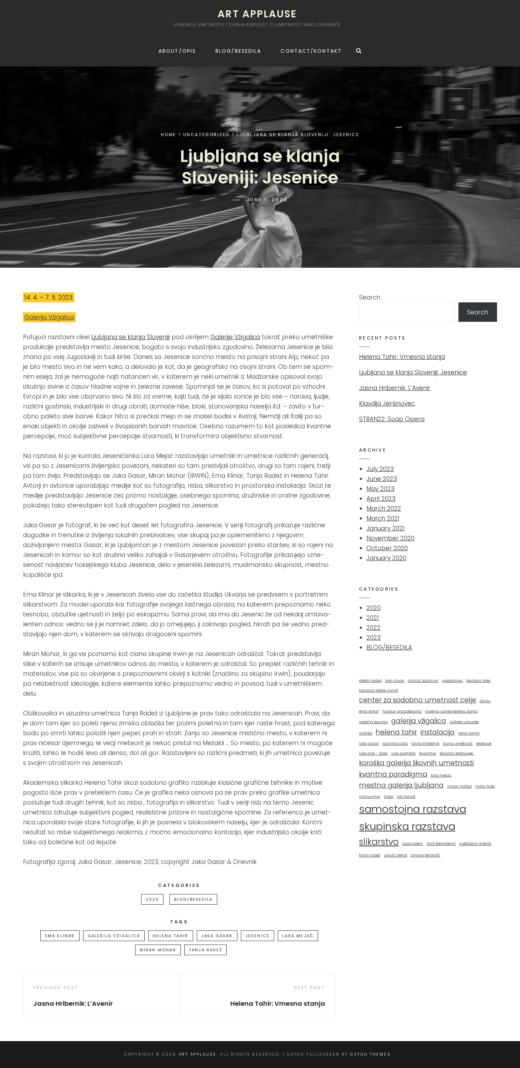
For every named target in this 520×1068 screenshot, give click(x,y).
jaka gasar (217, 936)
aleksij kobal (370, 680)
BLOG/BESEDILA (238, 50)
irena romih (469, 733)
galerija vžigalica (114, 936)
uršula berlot (395, 855)
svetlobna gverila (475, 843)
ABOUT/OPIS (177, 50)
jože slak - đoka (373, 753)
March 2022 (383, 508)
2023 (152, 899)
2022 (373, 627)
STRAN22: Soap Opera (391, 419)
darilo (485, 701)
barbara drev (478, 680)
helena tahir (170, 936)
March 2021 (382, 518)
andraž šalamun (423, 680)
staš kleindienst (441, 843)
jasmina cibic (395, 743)
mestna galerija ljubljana (401, 785)
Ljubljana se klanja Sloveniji (130, 337)
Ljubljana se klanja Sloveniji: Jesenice (413, 372)
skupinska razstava (407, 826)
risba (388, 796)
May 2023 (380, 488)
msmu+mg (369, 796)
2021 (372, 618)
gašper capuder (464, 722)
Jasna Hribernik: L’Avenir (395, 388)
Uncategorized (206, 135)
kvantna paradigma (393, 774)
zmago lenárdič (425, 855)
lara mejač (297, 936)
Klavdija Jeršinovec (387, 403)
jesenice (257, 936)
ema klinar (60, 936)
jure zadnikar (403, 753)
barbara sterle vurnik (378, 690)
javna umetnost (458, 743)
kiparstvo (427, 753)
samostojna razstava (412, 809)
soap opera (412, 843)
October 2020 (387, 548)
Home (168, 135)
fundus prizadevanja (402, 711)
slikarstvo (379, 842)
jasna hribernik (425, 743)
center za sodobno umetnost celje (417, 700)
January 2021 (385, 528)
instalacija (438, 732)
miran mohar (158, 950)
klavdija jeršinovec (457, 753)
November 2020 (390, 538)
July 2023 (380, 469)
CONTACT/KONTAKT (311, 50)
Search (369, 297)
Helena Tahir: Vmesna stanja (402, 357)
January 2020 (386, 558)
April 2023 (380, 498)
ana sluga (394, 680)
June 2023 (381, 479)
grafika (365, 733)
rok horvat (406, 796)
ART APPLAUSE (257, 14)
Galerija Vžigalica (49, 317)
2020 (373, 608)
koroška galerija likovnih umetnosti (416, 763)
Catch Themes (370, 1054)
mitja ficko (485, 786)
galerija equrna (373, 722)
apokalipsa (452, 680)
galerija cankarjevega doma (451, 711)
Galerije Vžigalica (235, 337)
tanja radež (205, 950)
